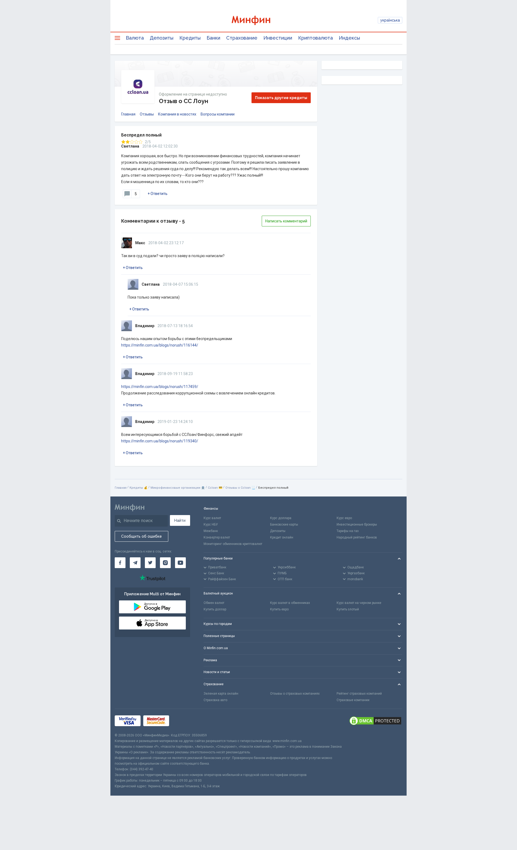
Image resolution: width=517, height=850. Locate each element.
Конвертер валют (217, 537)
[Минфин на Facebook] (120, 562)
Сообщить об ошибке (141, 536)
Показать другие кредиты (281, 98)
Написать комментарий (286, 221)
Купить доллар (215, 609)
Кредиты (190, 38)
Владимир (144, 326)
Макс (140, 243)
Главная (128, 114)
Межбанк (211, 531)
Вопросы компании (218, 114)
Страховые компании (353, 700)
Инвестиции (277, 38)
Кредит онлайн (281, 537)
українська (390, 20)
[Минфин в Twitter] (150, 562)
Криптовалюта (315, 38)
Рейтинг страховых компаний (359, 693)
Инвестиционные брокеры (357, 524)
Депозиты (161, 38)
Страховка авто (215, 700)
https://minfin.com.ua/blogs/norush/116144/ (159, 345)
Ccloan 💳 (215, 487)
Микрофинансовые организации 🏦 (178, 487)
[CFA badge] (184, 720)
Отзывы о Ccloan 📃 (240, 487)
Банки (213, 38)
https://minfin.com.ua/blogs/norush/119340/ (159, 441)
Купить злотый (348, 609)
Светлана (130, 146)
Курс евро (344, 518)
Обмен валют (214, 603)
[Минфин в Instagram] (165, 562)
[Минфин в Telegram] (135, 562)
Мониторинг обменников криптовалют (233, 544)
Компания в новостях (177, 114)
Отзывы (147, 114)
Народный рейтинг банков (357, 537)
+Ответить (157, 193)
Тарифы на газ (348, 531)
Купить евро (279, 609)
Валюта (135, 38)
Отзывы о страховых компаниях (295, 693)
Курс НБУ (211, 524)
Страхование (241, 38)
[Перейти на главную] (258, 20)
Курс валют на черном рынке (359, 603)
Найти (180, 520)
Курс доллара (280, 518)
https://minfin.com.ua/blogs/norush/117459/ (159, 386)
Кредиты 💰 (139, 487)
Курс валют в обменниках (290, 603)
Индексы (349, 38)
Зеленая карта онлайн (221, 693)
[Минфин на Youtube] (180, 562)
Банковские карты (284, 524)
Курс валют (212, 518)
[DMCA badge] (375, 720)
